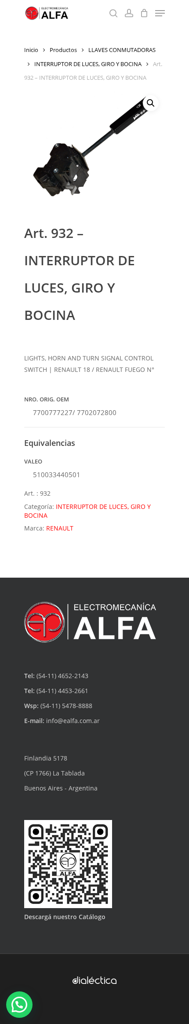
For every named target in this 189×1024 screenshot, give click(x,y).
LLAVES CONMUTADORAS (122, 50)
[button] (151, 103)
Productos (63, 50)
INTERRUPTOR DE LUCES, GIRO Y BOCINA (88, 64)
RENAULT (59, 528)
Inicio (31, 50)
